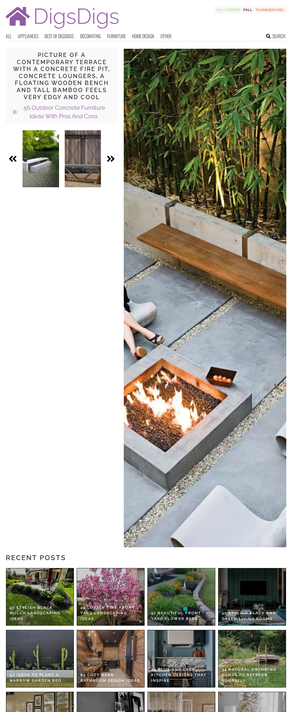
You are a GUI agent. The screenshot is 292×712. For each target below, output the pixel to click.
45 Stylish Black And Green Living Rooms (249, 616)
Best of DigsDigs (59, 36)
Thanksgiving (269, 10)
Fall (247, 10)
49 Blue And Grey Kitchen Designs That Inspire (178, 675)
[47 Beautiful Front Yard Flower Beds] (181, 596)
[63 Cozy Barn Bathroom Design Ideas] (110, 658)
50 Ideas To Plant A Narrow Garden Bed (35, 678)
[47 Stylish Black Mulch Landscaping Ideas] (40, 596)
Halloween (228, 10)
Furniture (116, 36)
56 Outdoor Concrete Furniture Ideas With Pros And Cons (63, 112)
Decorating (90, 36)
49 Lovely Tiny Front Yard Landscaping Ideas (107, 613)
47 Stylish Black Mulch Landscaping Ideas (35, 613)
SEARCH (278, 36)
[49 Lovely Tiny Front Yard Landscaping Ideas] (110, 596)
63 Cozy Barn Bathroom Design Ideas (110, 678)
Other (166, 36)
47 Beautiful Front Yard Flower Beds (176, 616)
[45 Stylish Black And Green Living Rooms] (252, 596)
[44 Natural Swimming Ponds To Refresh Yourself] (252, 658)
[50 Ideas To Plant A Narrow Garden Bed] (40, 658)
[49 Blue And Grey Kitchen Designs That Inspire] (181, 658)
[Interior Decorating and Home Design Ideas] (62, 29)
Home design (143, 36)
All (8, 36)
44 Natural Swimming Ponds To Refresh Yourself (249, 675)
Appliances (28, 36)
